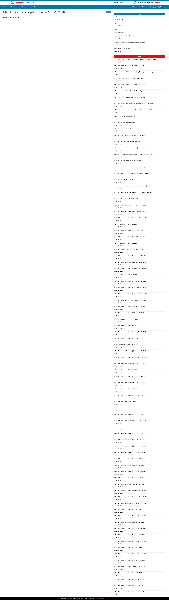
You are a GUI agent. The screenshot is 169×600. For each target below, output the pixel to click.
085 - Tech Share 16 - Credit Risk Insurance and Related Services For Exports (135, 59)
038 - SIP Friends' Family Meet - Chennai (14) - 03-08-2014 (130, 357)
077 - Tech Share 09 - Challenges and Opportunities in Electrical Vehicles (134, 110)
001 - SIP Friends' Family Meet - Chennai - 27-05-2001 (129, 592)
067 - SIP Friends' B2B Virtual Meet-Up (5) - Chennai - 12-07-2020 (132, 173)
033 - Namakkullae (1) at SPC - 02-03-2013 (126, 389)
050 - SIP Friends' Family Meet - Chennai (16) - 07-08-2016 (130, 281)
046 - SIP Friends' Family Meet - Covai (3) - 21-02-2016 (129, 306)
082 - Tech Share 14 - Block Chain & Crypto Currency (128, 78)
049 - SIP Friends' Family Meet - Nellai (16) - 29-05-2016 (130, 287)
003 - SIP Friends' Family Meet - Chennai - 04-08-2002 (129, 579)
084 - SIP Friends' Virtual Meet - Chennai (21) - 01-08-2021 (130, 65)
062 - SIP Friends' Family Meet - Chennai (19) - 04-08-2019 (130, 205)
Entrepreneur (60, 7)
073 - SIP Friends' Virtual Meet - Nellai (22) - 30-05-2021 (130, 135)
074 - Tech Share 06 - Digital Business (124, 129)
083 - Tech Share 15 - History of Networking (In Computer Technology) (133, 72)
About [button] (43, 7)
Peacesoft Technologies (101, 598)
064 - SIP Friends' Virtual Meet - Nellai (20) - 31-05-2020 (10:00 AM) (133, 192)
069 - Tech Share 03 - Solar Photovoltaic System (127, 160)
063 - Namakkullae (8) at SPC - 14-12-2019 (126, 199)
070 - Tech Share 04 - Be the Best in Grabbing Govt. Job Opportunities (133, 154)
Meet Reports (35, 7)
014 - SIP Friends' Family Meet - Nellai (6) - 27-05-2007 (129, 509)
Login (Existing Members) (158, 7)
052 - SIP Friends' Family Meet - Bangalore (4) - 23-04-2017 (130, 268)
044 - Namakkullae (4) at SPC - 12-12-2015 (126, 319)
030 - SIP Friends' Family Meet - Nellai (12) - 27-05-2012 (130, 408)
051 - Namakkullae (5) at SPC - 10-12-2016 (126, 275)
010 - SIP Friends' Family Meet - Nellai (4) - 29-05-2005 (129, 535)
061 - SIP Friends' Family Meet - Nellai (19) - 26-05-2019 (130, 211)
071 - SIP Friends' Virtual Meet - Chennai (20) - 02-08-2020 (130, 148)
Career (76, 7)
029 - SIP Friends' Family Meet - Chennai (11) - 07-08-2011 (130, 414)
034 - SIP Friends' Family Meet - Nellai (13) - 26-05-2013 (130, 382)
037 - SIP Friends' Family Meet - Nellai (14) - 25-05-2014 (130, 363)
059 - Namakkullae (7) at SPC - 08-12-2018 (126, 224)
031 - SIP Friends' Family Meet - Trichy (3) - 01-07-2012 (129, 401)
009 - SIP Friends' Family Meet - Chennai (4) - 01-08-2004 (130, 541)
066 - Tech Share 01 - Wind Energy (123, 179)
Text (115, 17)
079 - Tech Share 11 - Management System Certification (129, 97)
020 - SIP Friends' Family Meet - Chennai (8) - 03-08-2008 (130, 471)
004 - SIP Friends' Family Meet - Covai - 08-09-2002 (128, 573)
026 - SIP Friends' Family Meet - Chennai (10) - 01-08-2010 (130, 433)
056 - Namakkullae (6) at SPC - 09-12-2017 (126, 243)
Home (6, 7)
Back (109, 12)
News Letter (25, 7)
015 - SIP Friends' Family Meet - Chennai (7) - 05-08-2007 (130, 503)
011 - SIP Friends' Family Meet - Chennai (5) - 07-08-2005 (130, 528)
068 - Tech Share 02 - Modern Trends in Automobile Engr (129, 167)
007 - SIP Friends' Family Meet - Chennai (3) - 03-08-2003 (130, 554)
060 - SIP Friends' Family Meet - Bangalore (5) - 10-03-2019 (130, 218)
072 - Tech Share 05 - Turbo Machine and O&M (127, 141)
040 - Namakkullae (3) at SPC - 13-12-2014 (126, 344)
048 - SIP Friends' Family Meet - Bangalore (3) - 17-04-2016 (130, 294)
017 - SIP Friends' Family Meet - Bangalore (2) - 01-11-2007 (130, 490)
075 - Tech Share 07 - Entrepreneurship (125, 122)
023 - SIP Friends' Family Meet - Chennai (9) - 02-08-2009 (130, 452)
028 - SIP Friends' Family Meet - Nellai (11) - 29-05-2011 (130, 420)
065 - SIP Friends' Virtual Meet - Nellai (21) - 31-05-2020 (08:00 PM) (133, 186)
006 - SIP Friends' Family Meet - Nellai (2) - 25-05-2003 (129, 560)
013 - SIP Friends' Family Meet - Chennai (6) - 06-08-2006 (130, 516)
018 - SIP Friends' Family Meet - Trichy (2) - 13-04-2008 (129, 484)
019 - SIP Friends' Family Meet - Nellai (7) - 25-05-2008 (129, 478)
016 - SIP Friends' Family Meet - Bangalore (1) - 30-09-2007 (130, 497)
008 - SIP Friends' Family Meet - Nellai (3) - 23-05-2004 (129, 547)
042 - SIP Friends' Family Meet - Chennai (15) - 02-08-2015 (130, 332)
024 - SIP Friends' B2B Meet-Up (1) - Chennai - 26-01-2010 (130, 446)
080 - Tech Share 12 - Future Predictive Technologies (129, 91)
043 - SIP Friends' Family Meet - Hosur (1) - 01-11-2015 (129, 325)
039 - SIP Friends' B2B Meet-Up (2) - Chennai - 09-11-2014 (130, 351)
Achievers (51, 7)
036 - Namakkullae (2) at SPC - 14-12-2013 (126, 370)
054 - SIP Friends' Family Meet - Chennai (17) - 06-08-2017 (130, 256)
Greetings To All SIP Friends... (122, 48)
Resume (69, 7)
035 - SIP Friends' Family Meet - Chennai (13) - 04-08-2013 (130, 376)
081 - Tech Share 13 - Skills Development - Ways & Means (130, 84)
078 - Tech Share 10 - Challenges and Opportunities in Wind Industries (133, 103)
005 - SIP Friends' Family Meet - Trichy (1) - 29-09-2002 (129, 566)
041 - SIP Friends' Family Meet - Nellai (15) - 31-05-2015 (130, 338)
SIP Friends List (14, 7)
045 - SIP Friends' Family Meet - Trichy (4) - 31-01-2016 (129, 313)
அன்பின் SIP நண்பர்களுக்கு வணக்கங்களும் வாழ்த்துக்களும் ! (130, 42)
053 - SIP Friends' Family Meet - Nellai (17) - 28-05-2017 (130, 262)
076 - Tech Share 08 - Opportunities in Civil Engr (127, 116)
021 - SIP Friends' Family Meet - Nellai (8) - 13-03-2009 (129, 465)
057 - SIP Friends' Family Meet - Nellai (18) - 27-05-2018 (130, 237)
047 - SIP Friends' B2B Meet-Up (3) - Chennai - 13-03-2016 (130, 300)
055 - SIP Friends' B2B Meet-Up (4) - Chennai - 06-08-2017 (130, 249)
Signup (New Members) (140, 7)
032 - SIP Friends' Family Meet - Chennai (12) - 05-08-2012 (130, 395)
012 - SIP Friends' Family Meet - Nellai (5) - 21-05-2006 (129, 522)
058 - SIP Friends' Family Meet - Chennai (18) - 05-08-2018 (130, 230)
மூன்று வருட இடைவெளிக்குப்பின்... (123, 36)
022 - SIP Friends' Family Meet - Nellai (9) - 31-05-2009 (129, 459)
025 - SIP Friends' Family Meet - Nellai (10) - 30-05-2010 (130, 439)
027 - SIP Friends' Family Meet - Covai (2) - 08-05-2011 (129, 427)
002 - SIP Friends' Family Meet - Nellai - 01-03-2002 (128, 585)
